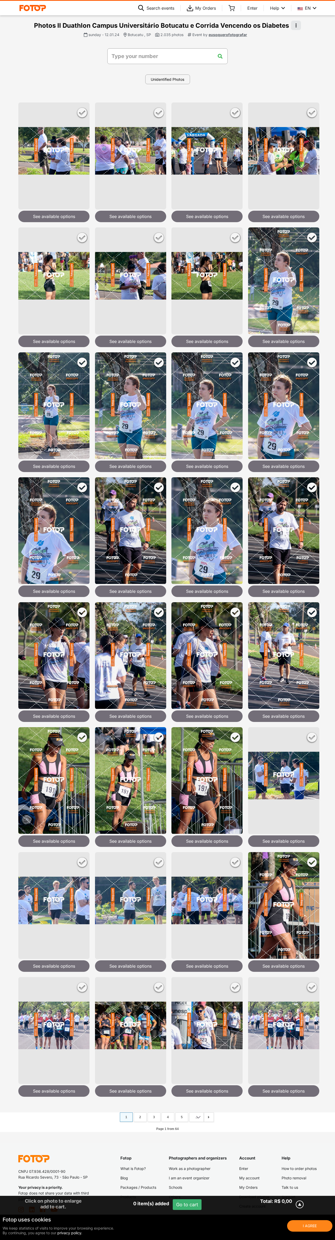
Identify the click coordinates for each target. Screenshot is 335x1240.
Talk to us (290, 1187)
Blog (124, 1178)
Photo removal (294, 1178)
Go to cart (187, 1204)
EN (308, 8)
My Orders (205, 8)
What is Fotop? (133, 1168)
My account (249, 1178)
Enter (252, 8)
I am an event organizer (189, 1178)
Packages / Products (138, 1187)
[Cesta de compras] (231, 8)
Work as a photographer (189, 1168)
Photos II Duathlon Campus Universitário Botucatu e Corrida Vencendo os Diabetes (161, 25)
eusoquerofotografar (228, 34)
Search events (160, 8)
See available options (54, 216)
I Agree (310, 1226)
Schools (175, 1187)
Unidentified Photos (167, 79)
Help (274, 8)
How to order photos (299, 1168)
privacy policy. (69, 1233)
